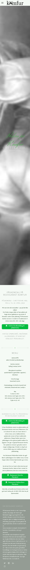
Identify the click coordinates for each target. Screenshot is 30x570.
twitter (6, 563)
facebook (10, 563)
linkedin (14, 563)
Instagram (6, 566)
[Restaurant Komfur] (15, 3)
